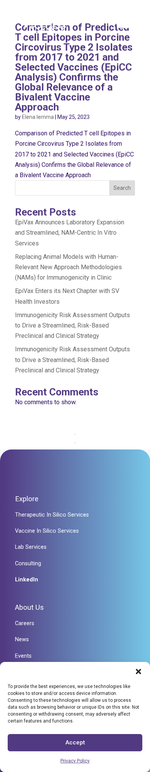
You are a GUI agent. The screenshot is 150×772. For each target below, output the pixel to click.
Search (122, 188)
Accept (75, 742)
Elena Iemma (38, 117)
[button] (138, 671)
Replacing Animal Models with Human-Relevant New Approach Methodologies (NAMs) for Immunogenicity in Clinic (68, 267)
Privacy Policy (75, 761)
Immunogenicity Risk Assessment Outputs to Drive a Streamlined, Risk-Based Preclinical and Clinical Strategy (72, 325)
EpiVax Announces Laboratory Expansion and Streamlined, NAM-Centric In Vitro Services (69, 233)
